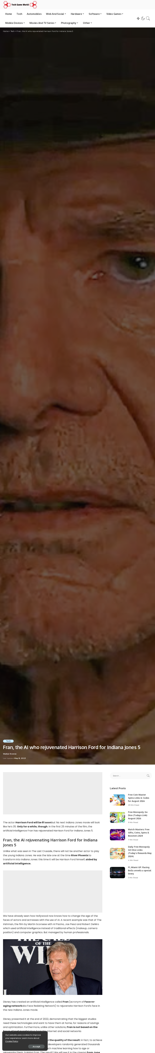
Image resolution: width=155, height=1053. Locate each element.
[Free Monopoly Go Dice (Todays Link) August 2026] (117, 817)
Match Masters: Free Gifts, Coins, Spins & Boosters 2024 (138, 832)
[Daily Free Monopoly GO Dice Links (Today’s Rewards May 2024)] (117, 853)
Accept (36, 1046)
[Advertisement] (52, 793)
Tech (8, 741)
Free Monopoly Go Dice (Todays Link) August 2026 (138, 815)
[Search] (148, 18)
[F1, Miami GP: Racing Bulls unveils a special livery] (117, 872)
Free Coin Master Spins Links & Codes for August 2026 (138, 797)
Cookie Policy (11, 1041)
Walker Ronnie (9, 754)
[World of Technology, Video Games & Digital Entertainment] (20, 5)
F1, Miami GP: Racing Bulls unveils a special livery (139, 870)
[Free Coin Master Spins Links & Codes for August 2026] (117, 800)
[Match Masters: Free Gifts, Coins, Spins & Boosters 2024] (117, 834)
